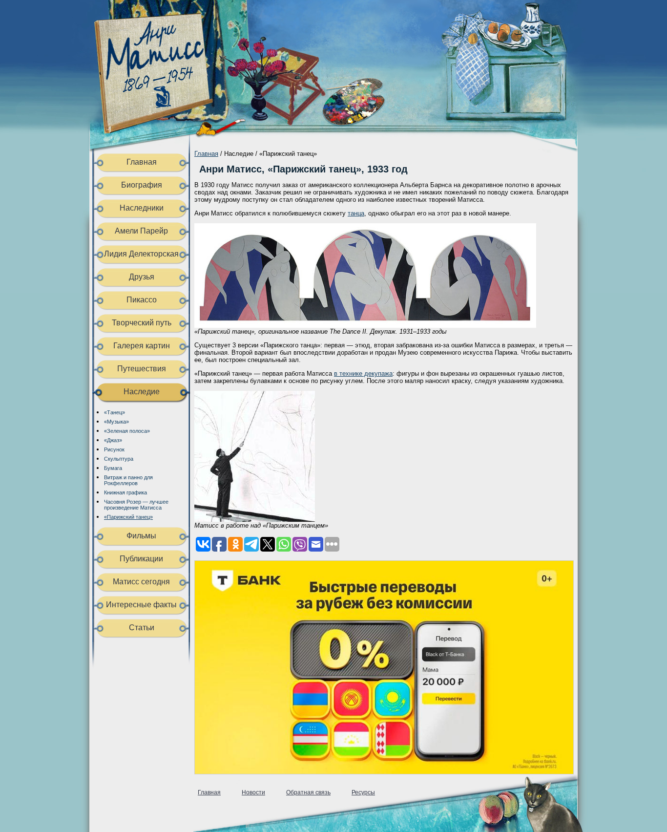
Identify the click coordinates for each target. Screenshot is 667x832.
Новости (253, 792)
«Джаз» (113, 440)
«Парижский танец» (128, 517)
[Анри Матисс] (159, 124)
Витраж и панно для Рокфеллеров (128, 480)
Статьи (141, 627)
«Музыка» (116, 422)
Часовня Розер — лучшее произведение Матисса (136, 505)
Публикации (141, 559)
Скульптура (118, 459)
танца (356, 213)
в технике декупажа (363, 373)
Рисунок (114, 449)
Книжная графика (125, 492)
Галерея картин (141, 345)
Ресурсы (363, 792)
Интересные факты (141, 604)
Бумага (113, 468)
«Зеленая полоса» (127, 431)
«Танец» (114, 412)
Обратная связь (308, 792)
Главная (141, 162)
